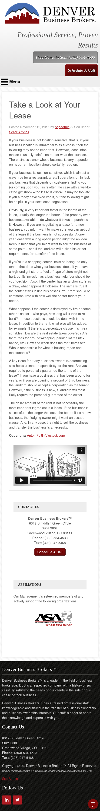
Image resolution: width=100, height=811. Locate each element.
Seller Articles (19, 132)
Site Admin (10, 778)
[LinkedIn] (6, 800)
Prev (21, 618)
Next (76, 618)
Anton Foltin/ (36, 435)
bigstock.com (55, 435)
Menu (14, 82)
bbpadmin (62, 126)
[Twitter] (17, 800)
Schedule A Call (81, 70)
